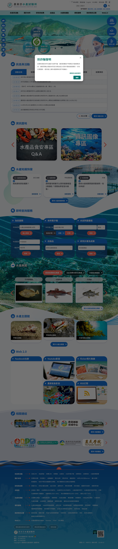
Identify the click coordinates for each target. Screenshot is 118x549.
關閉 (77, 77)
